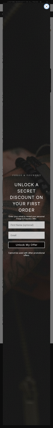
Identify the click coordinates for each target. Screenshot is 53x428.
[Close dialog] (46, 6)
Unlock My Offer (26, 244)
